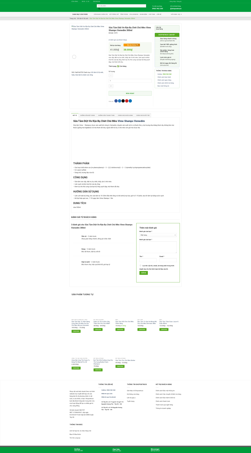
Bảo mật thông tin (163, 86)
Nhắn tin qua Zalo (106, 393)
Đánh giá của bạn (145, 231)
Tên (141, 256)
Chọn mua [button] (142, 329)
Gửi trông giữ (114, 14)
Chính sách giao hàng (164, 80)
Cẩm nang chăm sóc (101, 14)
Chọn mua (76, 331)
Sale (73, 75)
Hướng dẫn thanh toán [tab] (106, 115)
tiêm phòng (124, 14)
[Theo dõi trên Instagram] (104, 1)
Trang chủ (73, 18)
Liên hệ (158, 14)
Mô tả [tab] (75, 115)
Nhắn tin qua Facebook (108, 397)
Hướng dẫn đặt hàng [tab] (87, 115)
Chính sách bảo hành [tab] (125, 115)
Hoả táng (152, 14)
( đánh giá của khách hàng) (118, 40)
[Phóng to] (74, 57)
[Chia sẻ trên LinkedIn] (130, 101)
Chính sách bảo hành (164, 77)
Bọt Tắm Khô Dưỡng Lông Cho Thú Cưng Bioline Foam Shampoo (103, 362)
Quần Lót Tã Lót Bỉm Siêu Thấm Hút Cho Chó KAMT (102, 322)
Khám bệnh (143, 14)
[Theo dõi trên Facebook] (102, 1)
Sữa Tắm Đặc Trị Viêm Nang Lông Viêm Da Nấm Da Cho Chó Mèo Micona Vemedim (81, 323)
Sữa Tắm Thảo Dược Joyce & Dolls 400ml (168, 322)
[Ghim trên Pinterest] (126, 101)
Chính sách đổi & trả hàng (166, 83)
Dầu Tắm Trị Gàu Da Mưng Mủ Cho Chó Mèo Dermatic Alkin (147, 322)
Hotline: (164, 74)
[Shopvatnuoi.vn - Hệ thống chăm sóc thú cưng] (82, 7)
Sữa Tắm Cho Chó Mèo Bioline (125, 360)
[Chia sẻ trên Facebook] (116, 101)
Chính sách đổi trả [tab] (143, 115)
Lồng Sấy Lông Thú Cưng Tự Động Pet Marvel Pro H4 (81, 361)
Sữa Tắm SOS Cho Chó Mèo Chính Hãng (124, 322)
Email (162, 256)
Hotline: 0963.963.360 (108, 390)
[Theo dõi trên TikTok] (106, 1)
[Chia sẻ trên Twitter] (119, 101)
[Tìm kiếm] (99, 9)
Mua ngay (130, 93)
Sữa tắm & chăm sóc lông (84, 75)
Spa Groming (133, 14)
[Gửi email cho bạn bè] (123, 101)
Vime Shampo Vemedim (131, 121)
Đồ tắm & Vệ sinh (82, 18)
